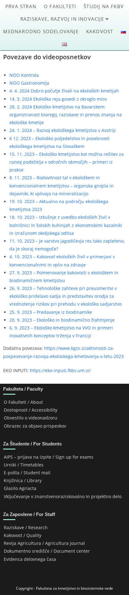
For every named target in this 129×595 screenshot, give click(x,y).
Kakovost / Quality (22, 535)
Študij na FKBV (104, 6)
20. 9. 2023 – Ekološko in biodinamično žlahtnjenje (62, 320)
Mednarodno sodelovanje (40, 31)
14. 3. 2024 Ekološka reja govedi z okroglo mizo (58, 99)
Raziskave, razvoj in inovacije (63, 19)
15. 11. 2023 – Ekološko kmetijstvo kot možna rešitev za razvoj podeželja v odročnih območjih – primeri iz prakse (66, 162)
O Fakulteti (60, 6)
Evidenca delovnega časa (30, 559)
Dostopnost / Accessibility (30, 410)
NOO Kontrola (24, 75)
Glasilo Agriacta (20, 488)
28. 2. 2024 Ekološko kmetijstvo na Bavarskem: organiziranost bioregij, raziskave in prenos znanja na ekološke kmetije (65, 114)
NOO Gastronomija (29, 83)
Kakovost (99, 31)
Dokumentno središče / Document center (47, 551)
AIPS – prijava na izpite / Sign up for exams (48, 457)
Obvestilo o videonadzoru (30, 418)
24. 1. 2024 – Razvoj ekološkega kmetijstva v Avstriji (62, 130)
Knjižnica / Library (23, 480)
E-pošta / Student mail (27, 473)
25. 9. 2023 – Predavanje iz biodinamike (50, 312)
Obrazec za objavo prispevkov (35, 426)
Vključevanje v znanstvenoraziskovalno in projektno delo (62, 496)
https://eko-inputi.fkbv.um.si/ (60, 370)
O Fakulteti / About (23, 402)
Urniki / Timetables (24, 465)
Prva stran (20, 6)
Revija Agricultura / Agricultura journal (44, 543)
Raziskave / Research (26, 527)
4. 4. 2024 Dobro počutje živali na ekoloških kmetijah (64, 91)
